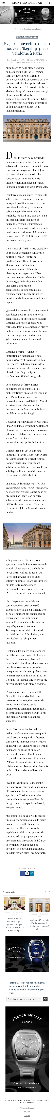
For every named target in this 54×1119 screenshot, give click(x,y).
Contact (27, 1116)
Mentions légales (27, 1108)
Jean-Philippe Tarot (19, 60)
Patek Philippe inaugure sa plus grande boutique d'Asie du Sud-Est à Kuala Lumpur (15, 924)
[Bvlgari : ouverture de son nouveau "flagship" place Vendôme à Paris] (27, 524)
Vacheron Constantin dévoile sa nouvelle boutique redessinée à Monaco (39, 924)
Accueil (18, 29)
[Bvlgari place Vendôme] (27, 116)
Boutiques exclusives (33, 29)
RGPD (27, 1112)
